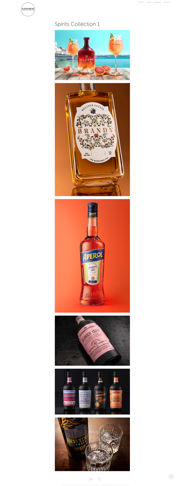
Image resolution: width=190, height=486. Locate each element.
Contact (166, 2)
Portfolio (141, 2)
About (149, 2)
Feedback (157, 2)
